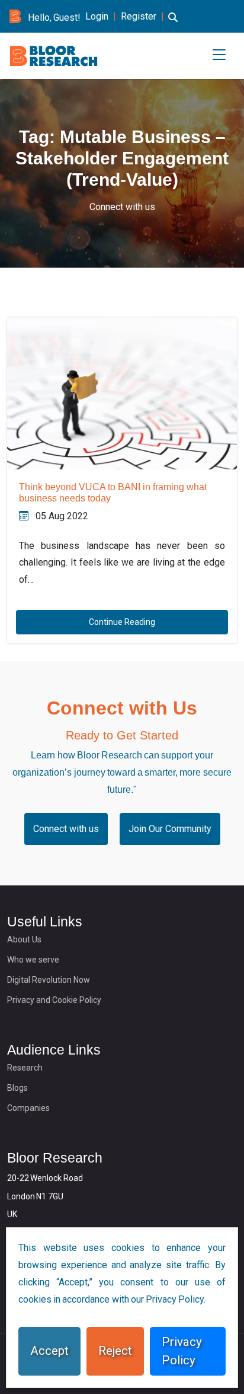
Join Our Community (170, 828)
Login (96, 16)
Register (138, 16)
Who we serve (33, 959)
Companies (28, 1108)
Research (25, 1067)
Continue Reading (122, 622)
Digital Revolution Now (48, 980)
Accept (49, 1351)
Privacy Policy (182, 1351)
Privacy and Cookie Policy (54, 1000)
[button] (173, 24)
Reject (115, 1351)
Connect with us (122, 206)
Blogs (17, 1088)
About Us (24, 939)
